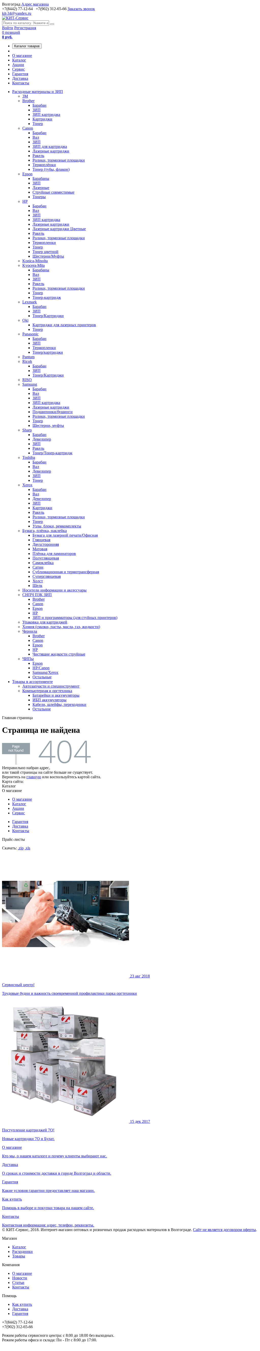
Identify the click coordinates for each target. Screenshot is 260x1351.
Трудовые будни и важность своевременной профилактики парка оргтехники (76, 985)
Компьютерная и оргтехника (47, 691)
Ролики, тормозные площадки (58, 160)
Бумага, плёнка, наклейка (44, 531)
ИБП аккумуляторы (49, 700)
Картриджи (42, 119)
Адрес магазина (35, 4)
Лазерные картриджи (50, 151)
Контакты (20, 83)
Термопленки (44, 242)
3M (25, 96)
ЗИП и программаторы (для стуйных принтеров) (74, 617)
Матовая (39, 549)
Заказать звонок (81, 9)
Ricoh (27, 361)
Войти (7, 28)
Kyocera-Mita (33, 265)
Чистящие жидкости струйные (58, 654)
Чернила (29, 631)
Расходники (22, 1251)
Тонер (37, 123)
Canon (27, 128)
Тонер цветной (45, 252)
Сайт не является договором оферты (224, 1230)
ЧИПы (28, 659)
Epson (27, 174)
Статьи (18, 1282)
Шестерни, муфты (48, 425)
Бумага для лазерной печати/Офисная (65, 535)
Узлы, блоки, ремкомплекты (56, 526)
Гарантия (20, 74)
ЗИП (36, 110)
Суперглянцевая (46, 576)
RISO (27, 380)
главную (33, 777)
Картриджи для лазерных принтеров (64, 325)
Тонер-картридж (46, 297)
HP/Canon (41, 668)
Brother (28, 101)
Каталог (19, 60)
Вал (35, 137)
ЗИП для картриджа (49, 146)
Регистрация (25, 28)
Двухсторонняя (45, 544)
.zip (21, 848)
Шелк (37, 585)
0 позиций (11, 34)
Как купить (22, 1304)
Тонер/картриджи (47, 352)
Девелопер (41, 439)
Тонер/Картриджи (48, 316)
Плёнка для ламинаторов (54, 553)
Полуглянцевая (45, 558)
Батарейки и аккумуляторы (55, 695)
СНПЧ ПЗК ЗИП (37, 595)
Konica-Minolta (35, 261)
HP (25, 201)
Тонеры (39, 197)
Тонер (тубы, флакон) (51, 169)
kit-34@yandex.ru (16, 13)
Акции (18, 65)
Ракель (38, 155)
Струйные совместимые (53, 192)
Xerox (27, 485)
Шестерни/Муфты (48, 256)
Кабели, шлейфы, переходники (59, 704)
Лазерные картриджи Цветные (59, 229)
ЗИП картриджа (46, 114)
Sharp (27, 430)
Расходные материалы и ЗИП (37, 91)
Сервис (18, 69)
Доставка (20, 78)
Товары (18, 1256)
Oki (25, 320)
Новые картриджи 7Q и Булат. (76, 1130)
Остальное (41, 709)
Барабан (39, 105)
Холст (37, 581)
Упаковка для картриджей (44, 622)
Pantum (28, 357)
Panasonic (30, 334)
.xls (27, 848)
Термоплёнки (44, 165)
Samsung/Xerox (45, 672)
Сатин (37, 567)
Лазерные (40, 187)
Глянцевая (41, 540)
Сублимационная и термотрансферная (65, 572)
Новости (19, 1278)
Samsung (29, 384)
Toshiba (28, 457)
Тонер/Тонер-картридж (52, 453)
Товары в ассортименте (32, 681)
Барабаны (40, 178)
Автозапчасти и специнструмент (50, 686)
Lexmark (29, 302)
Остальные (42, 677)
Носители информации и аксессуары (54, 590)
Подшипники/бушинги (52, 412)
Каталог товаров (27, 46)
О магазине (22, 55)
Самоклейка (43, 563)
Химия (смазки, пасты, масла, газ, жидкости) (61, 627)
